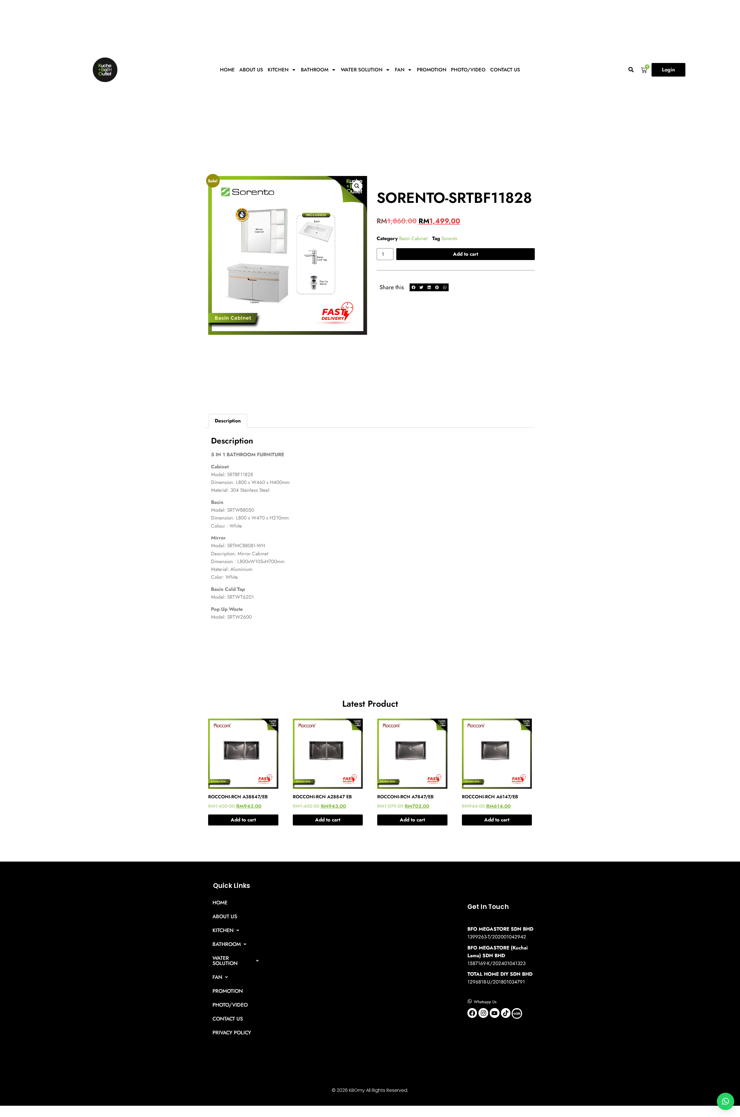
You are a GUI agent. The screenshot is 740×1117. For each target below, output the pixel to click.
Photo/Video (468, 69)
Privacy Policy (231, 1032)
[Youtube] (495, 1013)
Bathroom (314, 69)
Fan (399, 69)
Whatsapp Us (485, 1002)
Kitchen (278, 69)
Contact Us (505, 69)
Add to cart (465, 254)
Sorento (449, 238)
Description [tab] (228, 420)
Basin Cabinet (413, 238)
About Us (251, 69)
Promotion (431, 69)
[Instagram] (483, 1013)
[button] (631, 70)
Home (227, 69)
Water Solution (361, 69)
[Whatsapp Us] (469, 1001)
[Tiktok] (506, 1013)
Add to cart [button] (243, 819)
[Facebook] (472, 1013)
